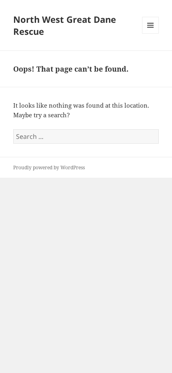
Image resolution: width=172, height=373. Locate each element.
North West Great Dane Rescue (64, 25)
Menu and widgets (150, 33)
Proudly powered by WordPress (49, 167)
